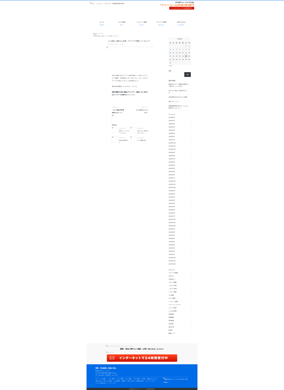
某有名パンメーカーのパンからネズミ (124, 132)
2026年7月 (172, 120)
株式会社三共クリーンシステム (140, 388)
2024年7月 (172, 197)
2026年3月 (172, 133)
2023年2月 (172, 251)
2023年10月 (172, 225)
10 (170, 52)
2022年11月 (172, 261)
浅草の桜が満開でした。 (123, 141)
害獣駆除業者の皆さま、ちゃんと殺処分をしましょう (179, 107)
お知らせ (171, 276)
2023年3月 (172, 248)
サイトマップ (113, 383)
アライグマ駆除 (161, 23)
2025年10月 (172, 149)
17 (170, 56)
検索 (170, 71)
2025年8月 (172, 155)
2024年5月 (172, 203)
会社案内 (123, 381)
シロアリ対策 (173, 288)
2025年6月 (172, 162)
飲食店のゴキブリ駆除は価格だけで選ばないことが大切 (179, 85)
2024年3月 (172, 210)
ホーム (102, 23)
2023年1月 (172, 254)
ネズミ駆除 (122, 23)
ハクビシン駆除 (141, 23)
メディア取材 (173, 308)
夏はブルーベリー (174, 101)
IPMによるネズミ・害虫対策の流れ (135, 381)
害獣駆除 (171, 317)
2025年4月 (172, 168)
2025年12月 (172, 143)
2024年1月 (172, 216)
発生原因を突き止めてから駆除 (178, 97)
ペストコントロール (175, 304)
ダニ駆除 (171, 295)
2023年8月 (172, 232)
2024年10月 (172, 187)
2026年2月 (172, 136)
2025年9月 (172, 152)
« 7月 (170, 66)
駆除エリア (172, 333)
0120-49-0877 (186, 5)
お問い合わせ (181, 23)
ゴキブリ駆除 (173, 282)
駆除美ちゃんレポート (152, 378)
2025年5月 (172, 165)
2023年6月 (172, 238)
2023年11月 (172, 222)
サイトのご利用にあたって (101, 383)
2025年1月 (172, 178)
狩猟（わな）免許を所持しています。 (143, 132)
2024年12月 (172, 181)
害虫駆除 (171, 320)
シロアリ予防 (173, 285)
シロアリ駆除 (173, 292)
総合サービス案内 (107, 381)
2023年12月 (172, 219)
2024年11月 (172, 184)
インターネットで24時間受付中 (182, 8)
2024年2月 (172, 213)
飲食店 (171, 330)
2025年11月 (172, 146)
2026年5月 (172, 127)
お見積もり (172, 279)
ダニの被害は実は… (142, 140)
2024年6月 (172, 200)
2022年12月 (172, 257)
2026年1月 (172, 139)
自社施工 (171, 324)
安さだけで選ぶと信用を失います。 (178, 91)
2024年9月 (172, 190)
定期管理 (171, 314)
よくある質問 (173, 311)
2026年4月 (172, 130)
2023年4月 (172, 245)
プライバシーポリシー (150, 381)
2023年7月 (172, 235)
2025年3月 (172, 171)
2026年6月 (172, 124)
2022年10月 (172, 264)
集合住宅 (171, 327)
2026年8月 (172, 117)
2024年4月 (172, 206)
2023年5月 (172, 241)
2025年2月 (172, 175)
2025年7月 (172, 159)
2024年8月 (172, 194)
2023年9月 (172, 229)
